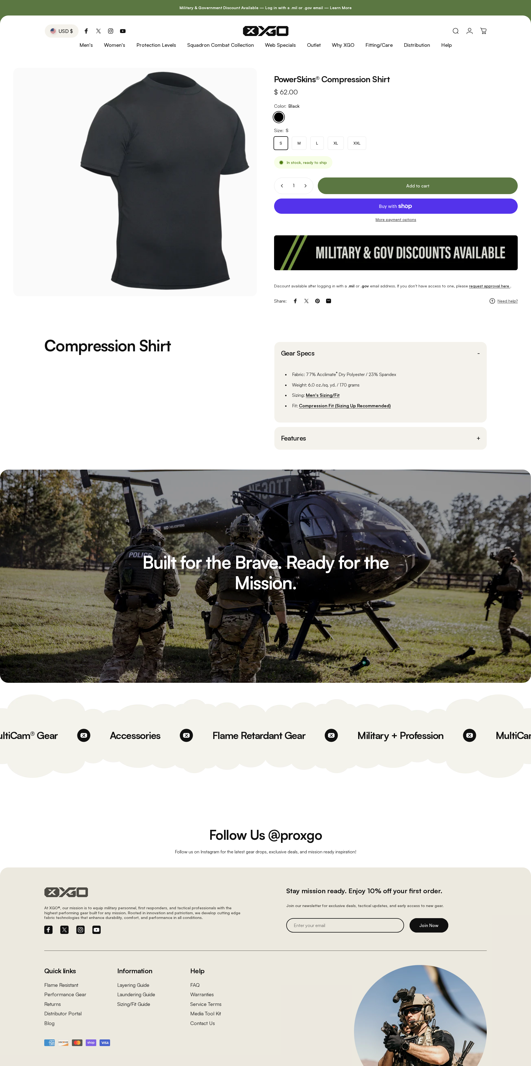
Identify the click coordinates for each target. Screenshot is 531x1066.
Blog (49, 1023)
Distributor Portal (63, 1013)
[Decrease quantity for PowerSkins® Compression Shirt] (280, 186)
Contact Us (202, 1023)
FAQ (195, 985)
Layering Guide (133, 985)
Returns (52, 1004)
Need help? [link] (508, 300)
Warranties (202, 994)
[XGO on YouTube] (123, 31)
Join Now (428, 925)
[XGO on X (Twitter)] (98, 31)
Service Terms (206, 1004)
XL (336, 143)
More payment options (396, 219)
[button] (380, 353)
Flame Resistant (61, 985)
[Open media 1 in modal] (135, 182)
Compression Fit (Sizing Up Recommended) (345, 405)
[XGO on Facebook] (86, 31)
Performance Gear (65, 994)
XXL (356, 143)
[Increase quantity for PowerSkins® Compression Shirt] (306, 186)
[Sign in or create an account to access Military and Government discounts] (396, 252)
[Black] (278, 117)
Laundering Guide (136, 994)
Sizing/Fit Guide (133, 1004)
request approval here (489, 286)
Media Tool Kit (205, 1013)
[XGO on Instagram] (110, 31)
